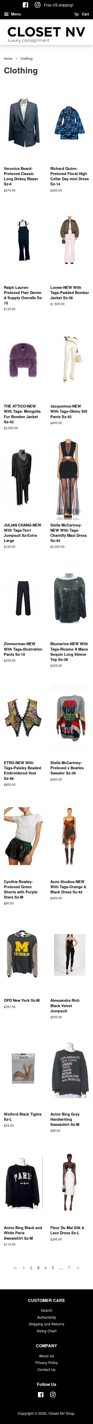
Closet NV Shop (61, 1413)
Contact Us (46, 1369)
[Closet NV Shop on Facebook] (25, 5)
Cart (85, 13)
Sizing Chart (47, 1330)
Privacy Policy (46, 1362)
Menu (15, 13)
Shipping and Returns (46, 1323)
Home (8, 58)
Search (46, 1310)
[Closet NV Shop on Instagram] (37, 5)
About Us (46, 1355)
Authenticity (46, 1317)
